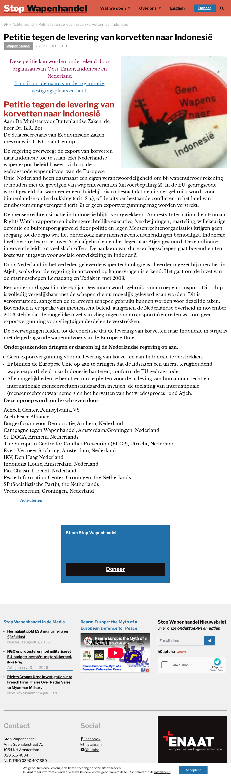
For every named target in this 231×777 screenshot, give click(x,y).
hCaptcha (172, 651)
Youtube (92, 750)
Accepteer (193, 770)
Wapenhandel (18, 46)
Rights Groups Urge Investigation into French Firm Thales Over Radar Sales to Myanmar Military (39, 682)
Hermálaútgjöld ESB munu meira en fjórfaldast (37, 634)
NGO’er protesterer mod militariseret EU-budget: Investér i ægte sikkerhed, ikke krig (39, 656)
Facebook (91, 739)
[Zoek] (222, 8)
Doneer (204, 8)
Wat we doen (113, 8)
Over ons (148, 8)
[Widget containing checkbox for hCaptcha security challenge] (192, 664)
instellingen (162, 772)
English (177, 8)
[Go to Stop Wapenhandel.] (6, 24)
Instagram (93, 744)
